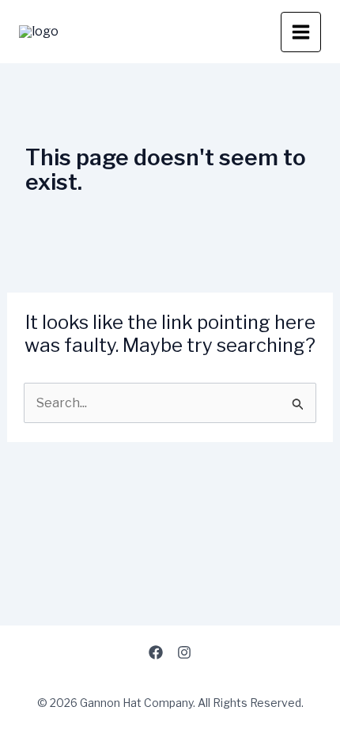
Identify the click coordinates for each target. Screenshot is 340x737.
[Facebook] (156, 652)
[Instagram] (184, 652)
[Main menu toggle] (301, 32)
